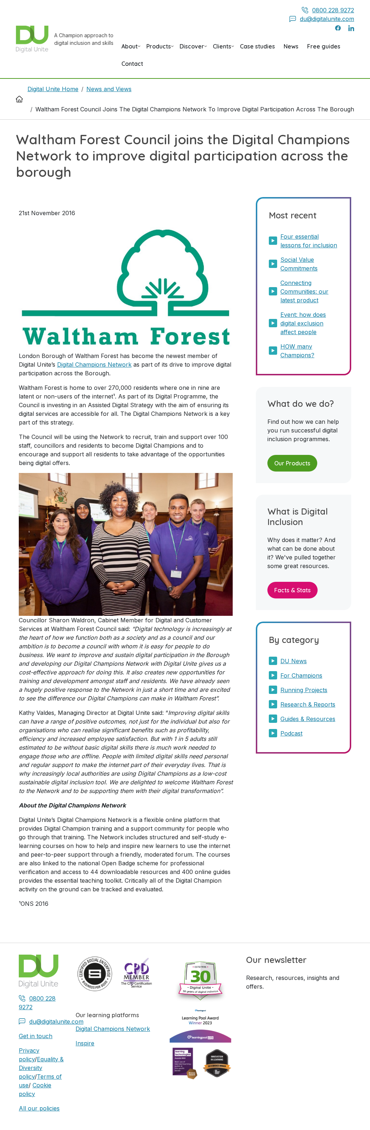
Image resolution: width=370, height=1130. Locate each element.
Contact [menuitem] (132, 63)
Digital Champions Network (94, 364)
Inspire (85, 1043)
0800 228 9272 (333, 10)
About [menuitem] (129, 49)
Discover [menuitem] (192, 49)
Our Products (292, 463)
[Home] (35, 39)
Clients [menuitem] (222, 49)
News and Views (109, 89)
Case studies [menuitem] (257, 46)
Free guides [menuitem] (323, 46)
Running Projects (303, 690)
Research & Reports (307, 704)
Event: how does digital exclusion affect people (303, 323)
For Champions (301, 675)
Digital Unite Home (52, 89)
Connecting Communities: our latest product (304, 291)
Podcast (291, 733)
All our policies (39, 1108)
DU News (293, 661)
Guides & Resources (307, 718)
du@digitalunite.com (327, 18)
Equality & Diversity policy (41, 1068)
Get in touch (35, 1036)
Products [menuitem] (158, 49)
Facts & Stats (292, 590)
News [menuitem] (291, 46)
